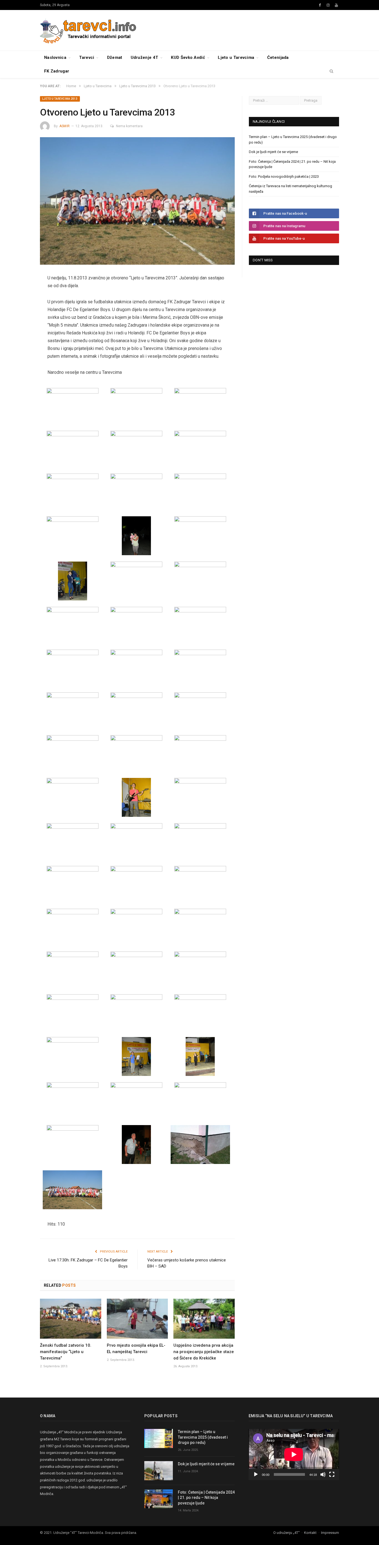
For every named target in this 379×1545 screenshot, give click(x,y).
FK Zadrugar (56, 71)
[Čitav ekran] (332, 1474)
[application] (294, 1454)
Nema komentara (129, 126)
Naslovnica (55, 57)
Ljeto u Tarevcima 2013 (60, 98)
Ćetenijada (278, 57)
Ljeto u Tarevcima (236, 57)
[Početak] (256, 1474)
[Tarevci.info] (88, 30)
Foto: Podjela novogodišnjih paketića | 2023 (284, 176)
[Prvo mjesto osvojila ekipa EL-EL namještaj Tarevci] (137, 1319)
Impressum (330, 1533)
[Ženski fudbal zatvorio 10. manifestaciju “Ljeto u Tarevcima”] (70, 1319)
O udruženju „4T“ (286, 1533)
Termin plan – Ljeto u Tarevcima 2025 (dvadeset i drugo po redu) (203, 1437)
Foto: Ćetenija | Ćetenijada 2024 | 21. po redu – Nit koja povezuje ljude (206, 1497)
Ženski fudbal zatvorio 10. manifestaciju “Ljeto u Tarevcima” (65, 1352)
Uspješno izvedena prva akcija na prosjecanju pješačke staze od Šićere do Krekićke (203, 1352)
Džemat (114, 57)
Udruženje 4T (144, 57)
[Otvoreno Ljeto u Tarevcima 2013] (137, 201)
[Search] (331, 71)
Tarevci (86, 57)
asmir (64, 126)
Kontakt (310, 1533)
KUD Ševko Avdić (188, 57)
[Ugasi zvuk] (323, 1474)
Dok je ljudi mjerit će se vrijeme (273, 152)
